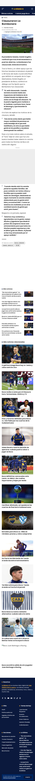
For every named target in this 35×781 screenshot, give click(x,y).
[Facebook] (2, 698)
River (17, 245)
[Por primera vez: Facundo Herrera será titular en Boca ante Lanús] (28, 333)
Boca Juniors (19, 243)
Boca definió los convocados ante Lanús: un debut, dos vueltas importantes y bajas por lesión (15, 478)
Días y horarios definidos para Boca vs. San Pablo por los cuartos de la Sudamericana (16, 421)
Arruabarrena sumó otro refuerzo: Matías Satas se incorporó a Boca (15, 639)
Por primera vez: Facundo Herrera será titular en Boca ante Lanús (11, 333)
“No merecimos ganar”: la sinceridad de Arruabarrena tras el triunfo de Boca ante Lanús (11, 295)
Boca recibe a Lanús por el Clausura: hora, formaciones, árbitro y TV (16, 393)
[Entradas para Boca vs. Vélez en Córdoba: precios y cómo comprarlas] (17, 520)
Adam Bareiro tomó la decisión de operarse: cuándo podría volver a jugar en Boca (15, 449)
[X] (5, 698)
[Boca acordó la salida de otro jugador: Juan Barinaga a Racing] (17, 653)
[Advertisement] (17, 2)
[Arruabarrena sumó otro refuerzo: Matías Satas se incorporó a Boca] (17, 627)
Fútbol (5, 17)
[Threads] (20, 698)
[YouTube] (8, 698)
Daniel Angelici (8, 245)
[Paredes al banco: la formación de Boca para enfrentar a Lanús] (28, 325)
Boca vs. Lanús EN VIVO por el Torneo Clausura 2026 (11, 317)
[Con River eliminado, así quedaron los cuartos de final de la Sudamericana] (17, 493)
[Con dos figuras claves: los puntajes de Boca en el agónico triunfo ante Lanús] (28, 303)
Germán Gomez (8, 27)
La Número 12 (6, 685)
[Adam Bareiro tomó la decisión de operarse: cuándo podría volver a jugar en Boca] (17, 436)
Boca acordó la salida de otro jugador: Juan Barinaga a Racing (17, 666)
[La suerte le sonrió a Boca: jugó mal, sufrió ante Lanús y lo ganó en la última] (28, 311)
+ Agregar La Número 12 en (12, 32)
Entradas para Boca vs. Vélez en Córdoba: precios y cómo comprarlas (17, 533)
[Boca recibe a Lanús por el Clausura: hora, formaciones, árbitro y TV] (17, 380)
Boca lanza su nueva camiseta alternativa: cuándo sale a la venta (16, 613)
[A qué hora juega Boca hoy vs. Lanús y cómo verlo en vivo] (17, 354)
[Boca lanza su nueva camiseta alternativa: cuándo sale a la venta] (17, 600)
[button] (28, 777)
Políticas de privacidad (9, 778)
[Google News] (11, 698)
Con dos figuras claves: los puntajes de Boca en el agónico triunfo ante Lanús (11, 303)
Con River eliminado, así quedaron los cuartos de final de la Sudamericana (17, 506)
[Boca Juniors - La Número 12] (17, 9)
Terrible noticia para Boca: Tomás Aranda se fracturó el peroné (15, 586)
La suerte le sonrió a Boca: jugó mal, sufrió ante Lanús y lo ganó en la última (11, 311)
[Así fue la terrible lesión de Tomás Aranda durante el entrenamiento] (17, 547)
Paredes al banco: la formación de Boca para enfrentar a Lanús (10, 325)
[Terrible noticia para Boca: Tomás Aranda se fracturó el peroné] (17, 573)
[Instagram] (14, 698)
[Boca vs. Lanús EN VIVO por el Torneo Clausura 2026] (28, 318)
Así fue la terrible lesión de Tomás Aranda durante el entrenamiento (15, 559)
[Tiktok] (17, 698)
